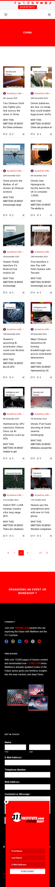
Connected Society (41, 230)
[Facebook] (15, 3)
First (6, 752)
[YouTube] (41, 3)
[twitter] (33, 641)
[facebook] (6, 641)
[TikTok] (50, 3)
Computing (10, 230)
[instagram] (13, 641)
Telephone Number (15, 769)
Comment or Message (18, 794)
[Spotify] (46, 3)
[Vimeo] (37, 3)
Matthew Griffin (16, 93)
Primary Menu (49, 14)
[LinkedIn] (19, 3)
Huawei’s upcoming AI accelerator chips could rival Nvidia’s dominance (13, 346)
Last (31, 752)
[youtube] (39, 641)
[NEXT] (47, 552)
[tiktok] (26, 641)
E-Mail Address (14, 757)
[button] (23, 134)
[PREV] (8, 552)
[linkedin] (19, 641)
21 (40, 553)
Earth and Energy (40, 72)
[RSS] (33, 3)
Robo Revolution (12, 149)
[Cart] (5, 14)
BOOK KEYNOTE (27, 7)
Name (9, 742)
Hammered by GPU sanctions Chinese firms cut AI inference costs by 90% (13, 431)
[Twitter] (24, 3)
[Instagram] (28, 3)
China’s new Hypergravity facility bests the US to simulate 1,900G (40, 188)
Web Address (12, 782)
